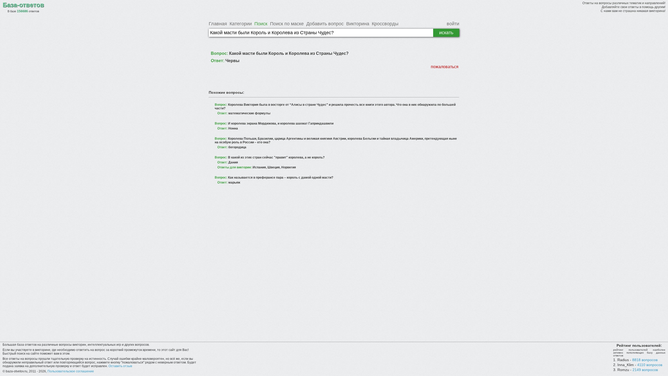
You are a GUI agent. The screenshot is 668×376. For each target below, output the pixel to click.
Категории (241, 23)
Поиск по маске (287, 23)
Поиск (260, 23)
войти (453, 23)
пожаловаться (444, 66)
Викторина (357, 23)
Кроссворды (385, 23)
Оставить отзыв (120, 366)
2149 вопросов (645, 370)
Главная (218, 23)
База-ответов (23, 4)
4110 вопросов (649, 365)
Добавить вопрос (325, 23)
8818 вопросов (645, 360)
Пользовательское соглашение (70, 371)
